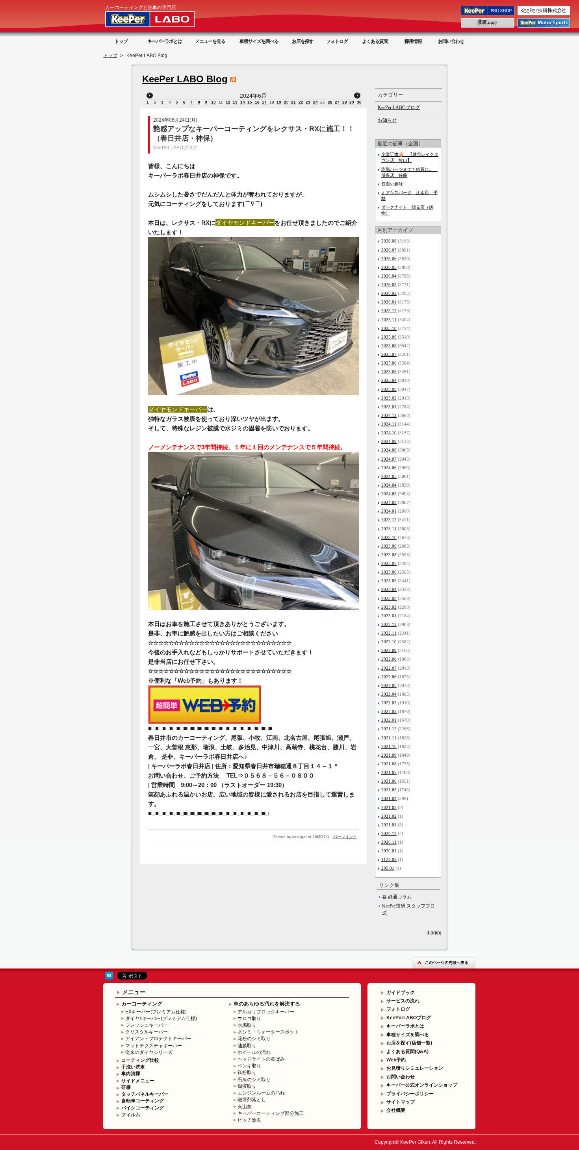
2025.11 (389, 319)
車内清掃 (130, 1073)
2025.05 (389, 371)
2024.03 (389, 493)
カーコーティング (141, 1004)
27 (337, 102)
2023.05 (389, 580)
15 (249, 102)
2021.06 (389, 781)
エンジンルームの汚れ (261, 1093)
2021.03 (389, 807)
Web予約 (396, 1060)
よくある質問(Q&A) (407, 1051)
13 (235, 102)
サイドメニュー (137, 1080)
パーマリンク (345, 837)
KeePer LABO (161, 19)
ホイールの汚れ (254, 1052)
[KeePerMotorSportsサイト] (544, 27)
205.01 (387, 868)
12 (228, 102)
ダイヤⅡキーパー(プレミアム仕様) (161, 1018)
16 (257, 102)
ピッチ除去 (249, 1120)
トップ (121, 41)
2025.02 (389, 398)
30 (359, 102)
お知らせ (387, 120)
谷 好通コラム (397, 897)
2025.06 (389, 363)
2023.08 (389, 554)
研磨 (126, 1087)
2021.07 (389, 772)
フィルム (130, 1114)
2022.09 (389, 650)
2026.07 (389, 250)
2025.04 (389, 380)
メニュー (134, 992)
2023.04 (389, 589)
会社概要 (395, 1110)
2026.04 (389, 276)
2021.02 (389, 816)
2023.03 (389, 598)
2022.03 (389, 702)
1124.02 (389, 859)
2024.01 (389, 511)
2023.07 (389, 563)
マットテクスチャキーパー (153, 1045)
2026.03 (389, 284)
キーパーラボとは (164, 41)
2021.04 (389, 798)
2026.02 (389, 293)
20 (286, 102)
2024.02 (389, 502)
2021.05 (389, 789)
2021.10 (389, 746)
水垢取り (247, 1025)
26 (330, 102)
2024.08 (389, 450)
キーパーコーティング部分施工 (271, 1113)
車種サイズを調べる (258, 41)
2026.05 (389, 267)
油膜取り (247, 1045)
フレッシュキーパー (146, 1025)
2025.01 (389, 406)
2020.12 (389, 833)
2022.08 (389, 659)
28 (344, 102)
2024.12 (389, 415)
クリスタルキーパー (146, 1032)
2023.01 (389, 615)
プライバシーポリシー (410, 1093)
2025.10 (389, 328)
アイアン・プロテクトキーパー (158, 1038)
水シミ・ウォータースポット (268, 1032)
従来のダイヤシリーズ (149, 1052)
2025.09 (389, 337)
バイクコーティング (142, 1108)
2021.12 (389, 728)
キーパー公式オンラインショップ (421, 1085)
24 (315, 102)
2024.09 (389, 441)
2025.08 (389, 345)
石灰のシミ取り (254, 1079)
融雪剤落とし (252, 1099)
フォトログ (337, 41)
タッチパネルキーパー (145, 1094)
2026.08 (389, 241)
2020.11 (389, 842)
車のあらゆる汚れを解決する (267, 1004)
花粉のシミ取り (254, 1038)
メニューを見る (210, 41)
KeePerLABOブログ (408, 1017)
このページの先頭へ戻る (444, 962)
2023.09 (389, 546)
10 (213, 102)
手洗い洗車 (133, 1067)
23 (308, 102)
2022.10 (389, 641)
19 (279, 102)
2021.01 (389, 824)
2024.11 (389, 424)
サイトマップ (400, 1102)
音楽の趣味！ (394, 183)
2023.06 (389, 572)
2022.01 (389, 720)
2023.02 (389, 607)
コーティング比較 (140, 1060)
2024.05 (389, 476)
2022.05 (389, 685)
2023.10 (389, 537)
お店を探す (303, 41)
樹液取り (247, 1086)
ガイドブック (400, 992)
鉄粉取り (247, 1072)
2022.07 (389, 668)
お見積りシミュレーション (414, 1068)
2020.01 (389, 850)
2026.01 (389, 302)
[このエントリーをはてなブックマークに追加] (109, 978)
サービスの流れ (402, 1001)
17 (264, 102)
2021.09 (389, 755)
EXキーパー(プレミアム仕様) (156, 1012)
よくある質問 (375, 41)
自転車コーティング (142, 1101)
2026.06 (389, 258)
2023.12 (389, 519)
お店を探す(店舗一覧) (409, 1043)
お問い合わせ (451, 41)
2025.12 (389, 310)
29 (351, 102)
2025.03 (389, 389)
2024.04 (389, 485)
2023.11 (389, 528)
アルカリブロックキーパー (266, 1012)
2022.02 (389, 711)
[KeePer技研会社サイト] (544, 15)
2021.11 (389, 737)
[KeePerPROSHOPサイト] (488, 15)
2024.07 (389, 459)
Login (434, 932)
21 (293, 102)
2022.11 (389, 633)
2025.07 (389, 354)
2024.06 (389, 467)
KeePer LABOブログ (175, 147)
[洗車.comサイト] (488, 27)
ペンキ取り (249, 1066)
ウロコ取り (249, 1018)
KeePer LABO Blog (185, 79)
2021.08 (389, 763)
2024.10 (389, 432)
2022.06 (389, 676)
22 (301, 102)
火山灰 (245, 1106)
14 (242, 102)
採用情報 (413, 41)
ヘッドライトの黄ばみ (261, 1059)
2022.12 (389, 624)
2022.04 (389, 694)
